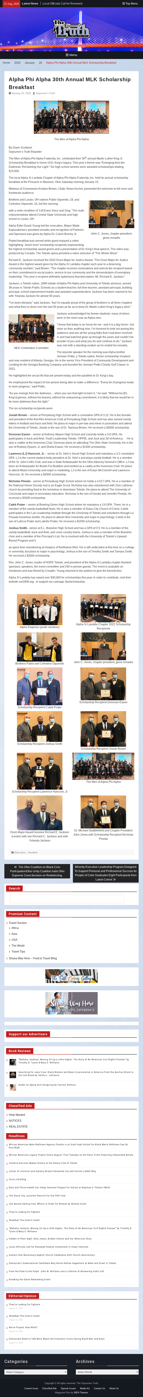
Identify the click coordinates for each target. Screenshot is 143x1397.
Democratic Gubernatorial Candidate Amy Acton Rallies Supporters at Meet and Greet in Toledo (62, 1263)
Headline (33, 852)
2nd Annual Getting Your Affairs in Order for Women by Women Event (47, 1204)
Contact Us (99, 1388)
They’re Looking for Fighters (24, 1212)
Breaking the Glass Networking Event (30, 1279)
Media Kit (85, 1388)
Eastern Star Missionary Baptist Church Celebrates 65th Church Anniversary (52, 1255)
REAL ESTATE (18, 1126)
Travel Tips (18, 951)
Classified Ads (49, 1388)
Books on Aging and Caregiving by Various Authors (47, 1085)
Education (20, 852)
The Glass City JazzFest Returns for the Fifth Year (37, 1196)
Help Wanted (17, 1114)
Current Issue (31, 1388)
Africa (15, 927)
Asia (14, 933)
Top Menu (132, 3)
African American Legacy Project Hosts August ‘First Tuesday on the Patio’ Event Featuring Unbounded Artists (71, 1155)
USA (14, 939)
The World (18, 945)
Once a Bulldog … (19, 1179)
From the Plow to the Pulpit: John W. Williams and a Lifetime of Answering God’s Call (56, 1271)
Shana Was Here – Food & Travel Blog (33, 958)
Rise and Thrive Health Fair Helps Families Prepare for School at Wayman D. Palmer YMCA (60, 1187)
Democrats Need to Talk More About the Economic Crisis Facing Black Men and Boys (57, 1339)
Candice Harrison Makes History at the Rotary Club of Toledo (43, 1163)
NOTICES (15, 1120)
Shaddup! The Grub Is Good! (24, 1220)
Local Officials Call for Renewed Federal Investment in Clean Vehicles (48, 1247)
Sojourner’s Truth (45, 93)
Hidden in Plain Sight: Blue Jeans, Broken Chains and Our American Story (50, 1239)
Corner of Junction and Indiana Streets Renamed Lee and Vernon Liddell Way (52, 1171)
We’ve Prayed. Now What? (23, 1327)
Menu (73, 55)
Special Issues (68, 1388)
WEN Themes (81, 1392)
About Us (114, 1388)
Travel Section (18, 922)
